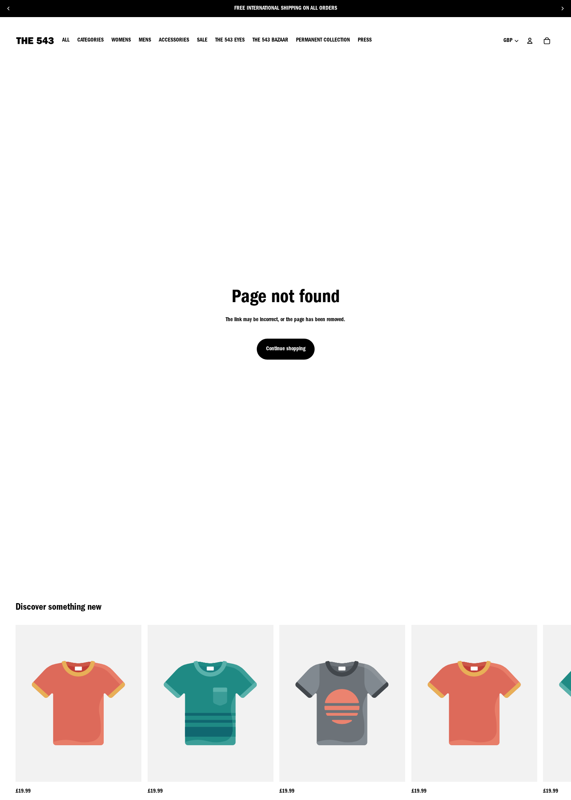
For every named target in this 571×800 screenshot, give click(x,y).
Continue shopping (285, 349)
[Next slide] (562, 8)
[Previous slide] (8, 8)
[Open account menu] (529, 40)
